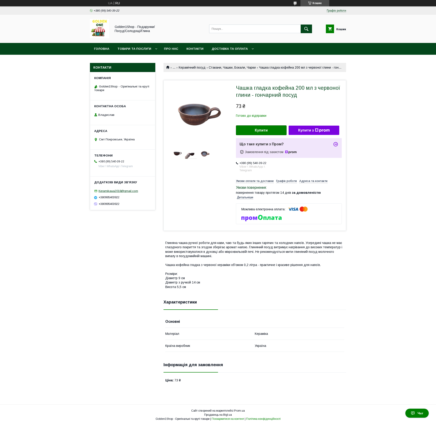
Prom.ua (239, 410)
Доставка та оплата (230, 48)
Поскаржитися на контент (228, 418)
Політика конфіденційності (263, 418)
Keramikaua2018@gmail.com (118, 191)
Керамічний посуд (192, 67)
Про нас (171, 48)
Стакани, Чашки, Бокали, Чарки (232, 67)
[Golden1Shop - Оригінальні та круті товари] (99, 37)
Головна (101, 48)
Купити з (306, 130)
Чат (420, 413)
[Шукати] (306, 29)
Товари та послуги (134, 48)
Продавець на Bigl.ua (218, 414)
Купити (261, 130)
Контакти (194, 48)
